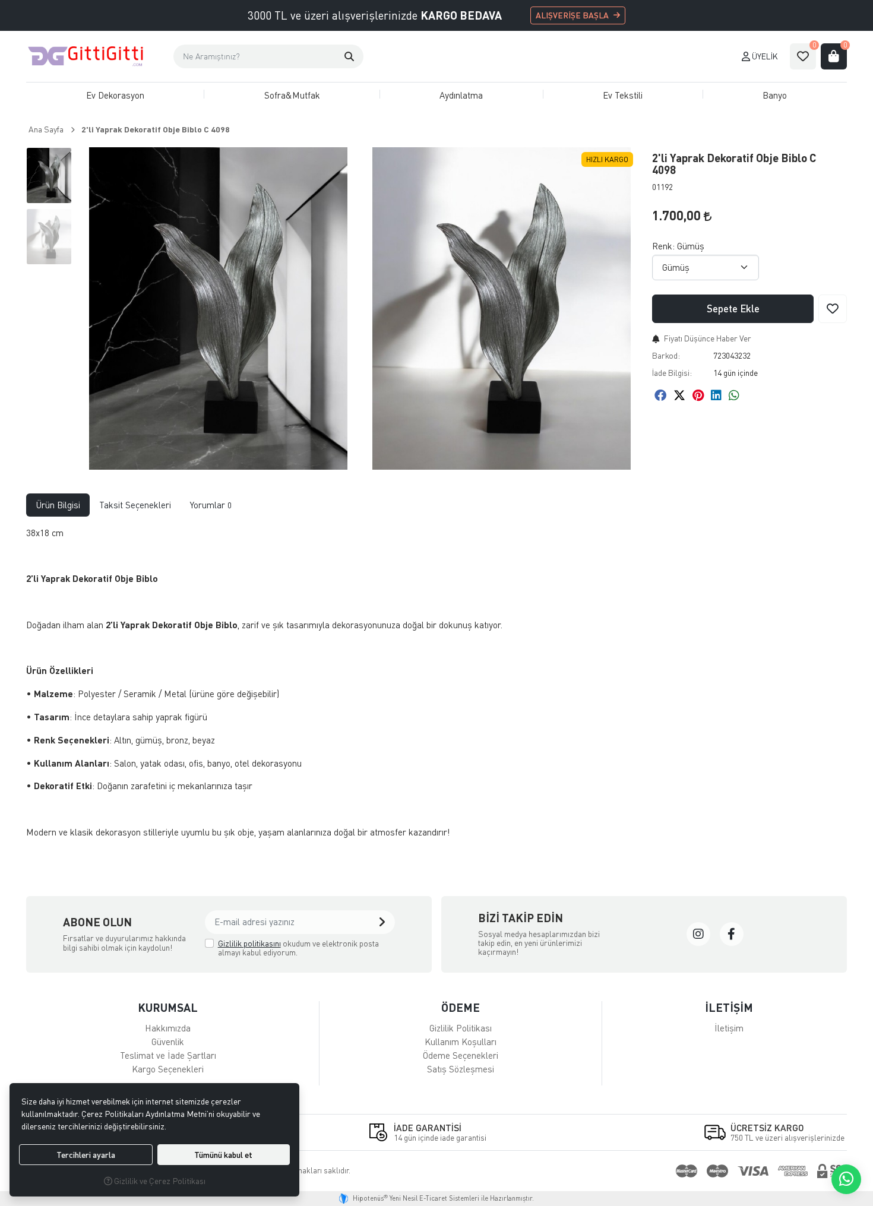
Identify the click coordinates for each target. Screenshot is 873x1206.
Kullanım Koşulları (460, 1041)
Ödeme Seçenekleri (460, 1055)
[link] (698, 934)
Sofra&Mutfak (292, 95)
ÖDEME (460, 1007)
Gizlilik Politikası (460, 1028)
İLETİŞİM (729, 1007)
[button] (349, 56)
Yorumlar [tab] (211, 504)
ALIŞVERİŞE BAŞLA (572, 15)
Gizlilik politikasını (249, 943)
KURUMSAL (168, 1007)
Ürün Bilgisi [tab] (58, 504)
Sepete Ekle (733, 308)
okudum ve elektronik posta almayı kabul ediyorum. (298, 948)
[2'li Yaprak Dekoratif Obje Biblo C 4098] (218, 308)
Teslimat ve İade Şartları (168, 1055)
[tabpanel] (436, 687)
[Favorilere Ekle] (832, 309)
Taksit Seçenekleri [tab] (135, 504)
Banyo (775, 95)
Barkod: (666, 355)
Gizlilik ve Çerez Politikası (158, 1181)
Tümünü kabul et (223, 1155)
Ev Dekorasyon (115, 95)
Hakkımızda (168, 1028)
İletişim (729, 1028)
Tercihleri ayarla (85, 1155)
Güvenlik (167, 1041)
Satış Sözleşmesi (460, 1068)
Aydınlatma (461, 95)
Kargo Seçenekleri (168, 1068)
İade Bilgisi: (672, 373)
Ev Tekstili (623, 95)
